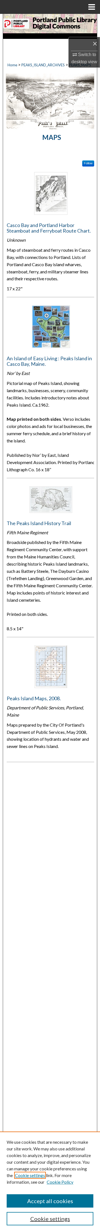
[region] (50, 1182)
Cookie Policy (60, 1182)
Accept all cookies (50, 1201)
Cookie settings (30, 1175)
